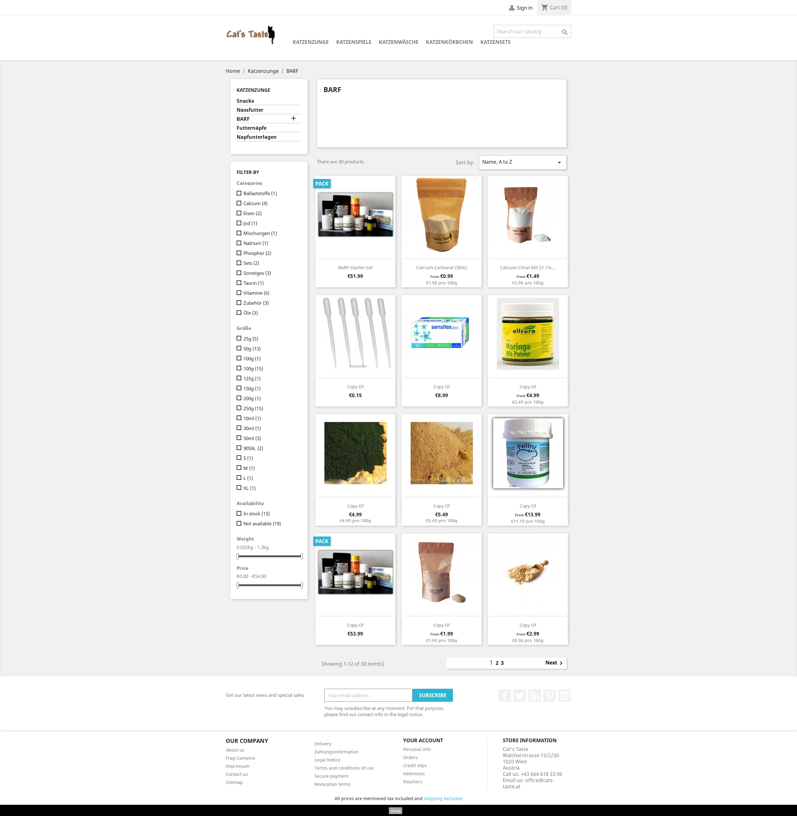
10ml (252, 418)
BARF (243, 119)
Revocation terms (332, 784)
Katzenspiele (353, 42)
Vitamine (256, 293)
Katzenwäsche (398, 42)
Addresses (414, 773)
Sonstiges (257, 273)
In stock (256, 513)
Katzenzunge (311, 42)
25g (250, 338)
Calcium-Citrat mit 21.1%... (527, 267)
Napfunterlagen (257, 137)
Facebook (504, 695)
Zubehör (256, 303)
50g (252, 348)
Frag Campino (240, 758)
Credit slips (415, 765)
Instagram (564, 695)
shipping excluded (443, 798)
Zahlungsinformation (336, 752)
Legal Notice (327, 760)
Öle (250, 313)
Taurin (253, 283)
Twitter (519, 695)
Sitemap (234, 782)
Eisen (252, 213)
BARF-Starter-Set (355, 267)
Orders (410, 757)
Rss (534, 695)
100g (252, 358)
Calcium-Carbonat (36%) (441, 267)
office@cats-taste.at (528, 783)
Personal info (417, 749)
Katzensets (495, 42)
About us (235, 750)
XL (249, 488)
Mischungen (260, 233)
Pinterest (549, 695)
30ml (252, 428)
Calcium (255, 203)
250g (253, 408)
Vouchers (412, 782)
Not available (262, 523)
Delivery (322, 744)
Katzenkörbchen (449, 42)
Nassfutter (250, 110)
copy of (355, 387)
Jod (250, 223)
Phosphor (257, 253)
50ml (252, 438)
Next (555, 663)
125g (252, 378)
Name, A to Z (522, 162)
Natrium (255, 243)
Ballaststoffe (260, 193)
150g (252, 388)
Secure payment (331, 776)
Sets (251, 263)
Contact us (237, 774)
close (395, 810)
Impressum (238, 766)
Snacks (245, 101)
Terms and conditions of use (344, 768)
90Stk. (253, 448)
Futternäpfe (251, 128)
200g (252, 398)
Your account (423, 740)
